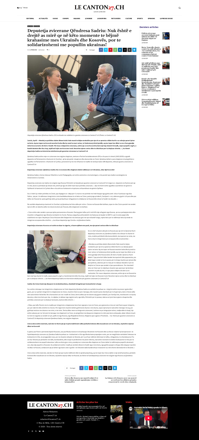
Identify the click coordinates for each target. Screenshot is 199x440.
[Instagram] (32, 431)
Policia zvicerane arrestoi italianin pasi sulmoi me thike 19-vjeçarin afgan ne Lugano (150, 36)
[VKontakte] (39, 431)
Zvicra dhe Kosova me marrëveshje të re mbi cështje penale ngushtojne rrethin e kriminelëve (81, 380)
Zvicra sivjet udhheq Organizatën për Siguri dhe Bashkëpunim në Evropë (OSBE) (151, 102)
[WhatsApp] (115, 50)
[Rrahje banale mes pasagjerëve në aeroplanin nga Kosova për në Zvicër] (117, 408)
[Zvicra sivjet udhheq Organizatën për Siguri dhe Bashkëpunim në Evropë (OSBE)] (166, 102)
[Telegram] (134, 50)
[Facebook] (101, 50)
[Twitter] (106, 50)
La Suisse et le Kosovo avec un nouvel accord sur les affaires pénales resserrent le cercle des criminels (120, 380)
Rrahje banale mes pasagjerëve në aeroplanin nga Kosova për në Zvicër (91, 407)
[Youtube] (43, 431)
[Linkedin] (120, 50)
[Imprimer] (129, 50)
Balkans (30, 26)
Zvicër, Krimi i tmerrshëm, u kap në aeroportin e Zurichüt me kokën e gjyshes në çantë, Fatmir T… (91, 418)
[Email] (125, 50)
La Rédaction (33, 50)
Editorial (36, 26)
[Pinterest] (110, 50)
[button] (179, 7)
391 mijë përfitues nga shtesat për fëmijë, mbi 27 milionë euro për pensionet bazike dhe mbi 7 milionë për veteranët (151, 67)
